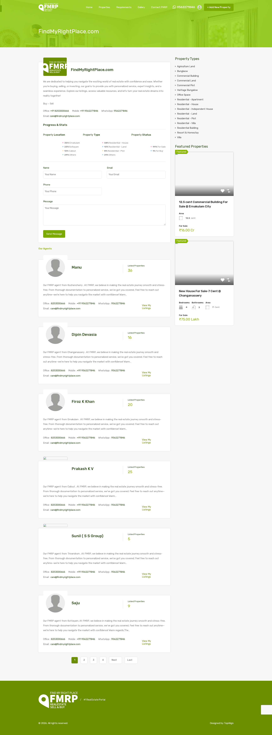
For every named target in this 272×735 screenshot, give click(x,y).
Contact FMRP (159, 7)
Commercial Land (186, 80)
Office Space (183, 94)
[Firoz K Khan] (55, 412)
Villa (179, 137)
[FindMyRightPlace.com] (55, 74)
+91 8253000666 (59, 110)
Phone (46, 184)
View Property (204, 187)
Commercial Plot (186, 85)
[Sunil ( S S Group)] (55, 546)
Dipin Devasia (84, 334)
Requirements (123, 7)
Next (114, 660)
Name (46, 167)
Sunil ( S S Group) (87, 536)
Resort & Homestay (188, 132)
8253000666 (58, 303)
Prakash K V (83, 469)
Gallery (141, 7)
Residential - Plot (186, 118)
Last (129, 660)
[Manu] (55, 278)
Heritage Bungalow (187, 90)
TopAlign (229, 723)
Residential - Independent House (195, 109)
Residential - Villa (186, 123)
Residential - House (187, 104)
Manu (77, 267)
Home (89, 7)
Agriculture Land (186, 66)
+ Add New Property (218, 7)
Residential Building (187, 127)
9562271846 (186, 7)
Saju (76, 603)
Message (48, 201)
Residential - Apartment (190, 99)
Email (110, 167)
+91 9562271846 (89, 110)
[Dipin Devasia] (55, 345)
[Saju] (55, 613)
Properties (104, 7)
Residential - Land (187, 113)
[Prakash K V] (55, 479)
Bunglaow (182, 71)
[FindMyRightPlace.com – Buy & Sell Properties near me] (48, 10)
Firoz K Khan (83, 401)
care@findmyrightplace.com (65, 116)
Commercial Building (188, 75)
